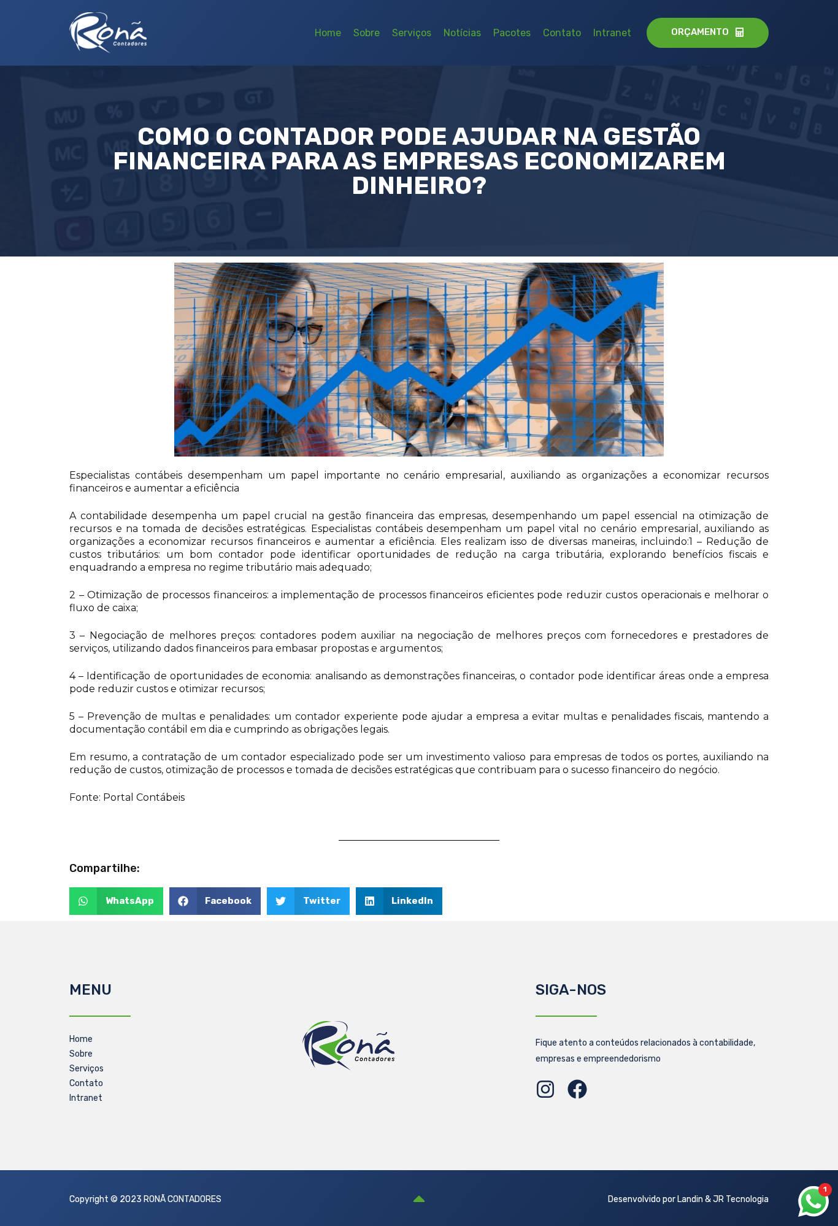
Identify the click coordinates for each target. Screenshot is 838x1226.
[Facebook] (577, 1089)
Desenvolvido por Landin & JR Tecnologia (688, 1199)
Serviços (411, 33)
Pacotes (512, 33)
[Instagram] (545, 1089)
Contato (562, 33)
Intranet (612, 33)
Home (328, 33)
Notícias (462, 33)
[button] (116, 901)
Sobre (366, 33)
